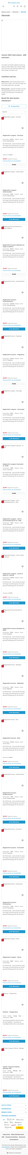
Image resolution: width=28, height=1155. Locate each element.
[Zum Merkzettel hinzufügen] (22, 128)
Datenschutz (6, 1134)
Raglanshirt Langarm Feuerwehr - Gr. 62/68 (13, 465)
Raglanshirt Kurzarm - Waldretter (13, 683)
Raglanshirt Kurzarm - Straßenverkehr (10, 793)
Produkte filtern (15, 106)
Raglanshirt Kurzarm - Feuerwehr (13, 847)
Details (14, 164)
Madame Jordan (6, 1112)
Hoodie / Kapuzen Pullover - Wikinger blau (12, 1067)
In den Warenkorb (14, 219)
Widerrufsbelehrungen (17, 1134)
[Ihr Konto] (21, 6)
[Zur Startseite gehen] (14, 3)
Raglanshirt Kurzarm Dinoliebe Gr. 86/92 (14, 629)
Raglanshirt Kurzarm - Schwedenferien (10, 300)
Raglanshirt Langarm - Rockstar (13, 135)
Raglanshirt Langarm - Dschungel (13, 409)
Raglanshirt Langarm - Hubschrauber (10, 191)
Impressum (22, 1137)
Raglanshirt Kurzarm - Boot (11, 738)
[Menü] (3, 6)
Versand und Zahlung (11, 1137)
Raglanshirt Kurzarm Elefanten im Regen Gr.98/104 (13, 245)
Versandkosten (6, 1147)
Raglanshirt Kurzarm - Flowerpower (10, 903)
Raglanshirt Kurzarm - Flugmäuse (13, 354)
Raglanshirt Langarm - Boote (12, 957)
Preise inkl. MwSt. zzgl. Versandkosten (12, 160)
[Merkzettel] (17, 6)
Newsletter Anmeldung (8, 1115)
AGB (3, 1137)
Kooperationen (14, 1139)
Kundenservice (6, 1108)
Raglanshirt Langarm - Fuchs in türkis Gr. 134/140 (13, 574)
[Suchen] (14, 6)
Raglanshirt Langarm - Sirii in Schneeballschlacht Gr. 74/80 (12, 519)
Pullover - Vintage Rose (10, 1012)
